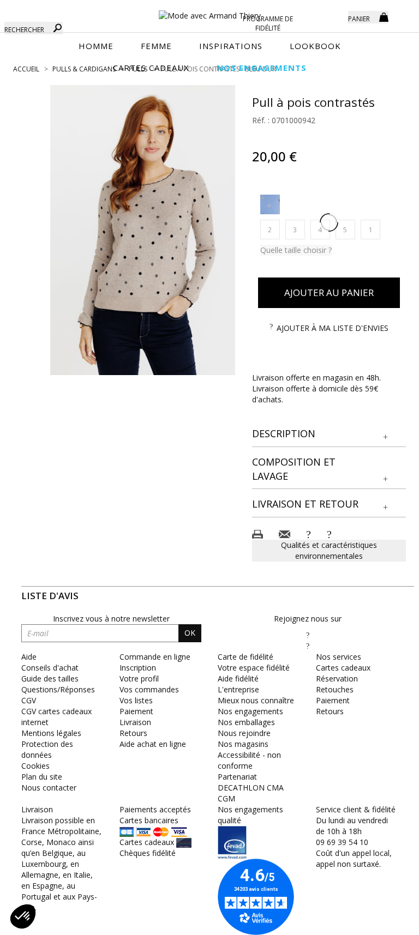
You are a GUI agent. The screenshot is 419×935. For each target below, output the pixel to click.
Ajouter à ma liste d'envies (332, 328)
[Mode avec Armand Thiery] (209, 11)
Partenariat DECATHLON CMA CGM (251, 787)
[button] (329, 434)
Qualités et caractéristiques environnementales (329, 550)
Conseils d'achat (50, 667)
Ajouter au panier (329, 292)
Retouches (335, 689)
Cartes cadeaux (343, 667)
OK (189, 633)
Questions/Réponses (58, 689)
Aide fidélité (238, 678)
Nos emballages (246, 722)
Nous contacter (48, 787)
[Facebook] (307, 635)
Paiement (136, 711)
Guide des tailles (50, 678)
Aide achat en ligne (152, 744)
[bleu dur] (270, 204)
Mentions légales (51, 733)
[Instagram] (307, 646)
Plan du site (41, 776)
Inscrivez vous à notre (111, 618)
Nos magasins (243, 744)
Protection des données (47, 749)
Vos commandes (149, 689)
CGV (28, 700)
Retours (133, 733)
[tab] (329, 434)
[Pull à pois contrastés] (143, 230)
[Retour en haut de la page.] (380, 921)
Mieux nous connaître (256, 700)
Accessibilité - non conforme (249, 760)
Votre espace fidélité (254, 667)
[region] (143, 230)
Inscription (137, 667)
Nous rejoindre (244, 733)
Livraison (135, 722)
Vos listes (136, 700)
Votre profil (139, 678)
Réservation (337, 678)
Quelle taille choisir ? (296, 250)
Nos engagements (250, 711)
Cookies (35, 766)
